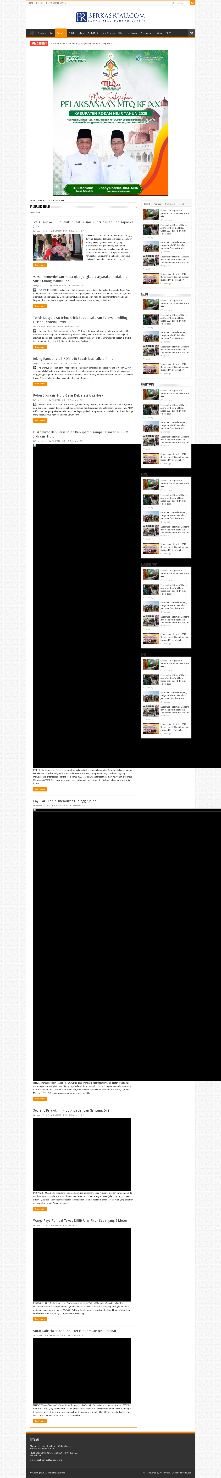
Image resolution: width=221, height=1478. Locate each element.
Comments (170, 204)
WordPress (165, 1473)
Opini (159, 33)
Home (30, 3)
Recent (147, 204)
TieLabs (187, 1473)
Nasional (42, 33)
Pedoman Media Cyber (56, 3)
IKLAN (168, 33)
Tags (181, 204)
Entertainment (147, 33)
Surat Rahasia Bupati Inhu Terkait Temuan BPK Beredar (74, 1331)
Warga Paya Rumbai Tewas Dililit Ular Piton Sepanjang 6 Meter (80, 1220)
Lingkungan (132, 33)
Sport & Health (108, 33)
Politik (71, 33)
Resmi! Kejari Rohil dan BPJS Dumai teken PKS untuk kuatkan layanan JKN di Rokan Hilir (174, 277)
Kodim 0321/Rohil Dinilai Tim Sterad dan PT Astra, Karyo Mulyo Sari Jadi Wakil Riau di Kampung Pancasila (98, 43)
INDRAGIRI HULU (60, 231)
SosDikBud (93, 33)
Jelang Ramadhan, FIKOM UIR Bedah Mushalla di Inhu (73, 359)
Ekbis (120, 33)
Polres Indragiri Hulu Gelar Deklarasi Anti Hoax (68, 395)
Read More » (40, 265)
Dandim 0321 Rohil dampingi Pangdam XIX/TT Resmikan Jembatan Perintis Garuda (173, 245)
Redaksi (39, 3)
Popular (157, 204)
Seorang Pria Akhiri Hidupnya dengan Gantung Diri (71, 1110)
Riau (52, 33)
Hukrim (81, 33)
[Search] (192, 2)
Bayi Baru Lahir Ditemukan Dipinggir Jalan (64, 801)
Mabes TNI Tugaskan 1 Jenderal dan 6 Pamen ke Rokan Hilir (174, 213)
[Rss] (173, 3)
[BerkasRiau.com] (110, 17)
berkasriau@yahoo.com (49, 1460)
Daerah (60, 33)
